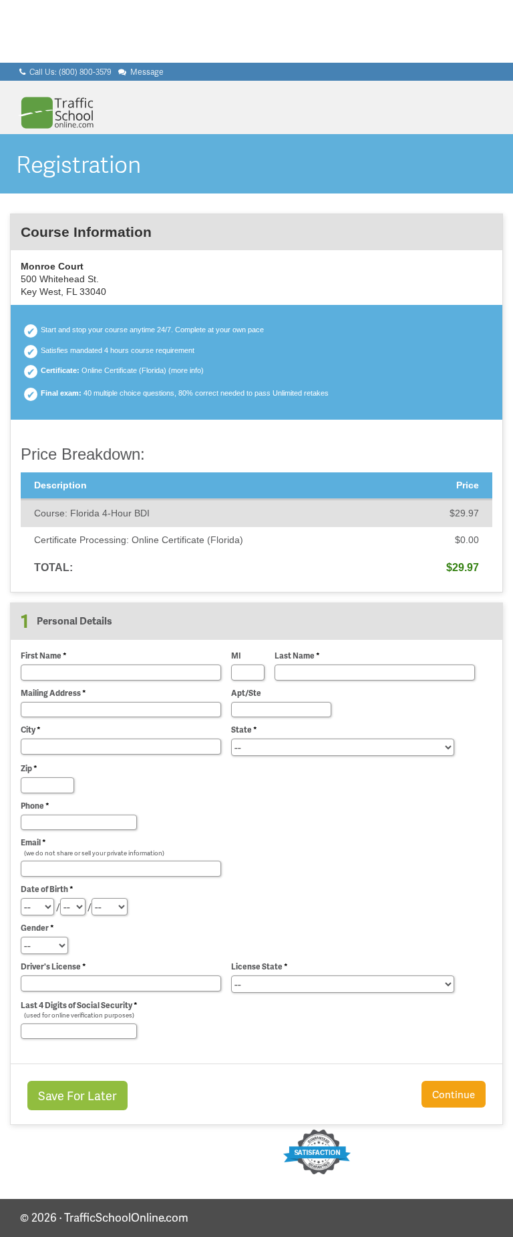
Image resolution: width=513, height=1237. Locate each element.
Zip (29, 768)
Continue (453, 1094)
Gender (37, 927)
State (244, 729)
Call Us (69, 71)
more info (186, 370)
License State (259, 966)
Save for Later (77, 1095)
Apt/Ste (246, 693)
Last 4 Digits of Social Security (79, 1009)
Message (146, 71)
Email (92, 847)
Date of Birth (47, 889)
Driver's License (53, 966)
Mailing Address (53, 693)
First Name (44, 655)
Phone (35, 805)
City (31, 729)
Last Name (297, 655)
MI (236, 655)
